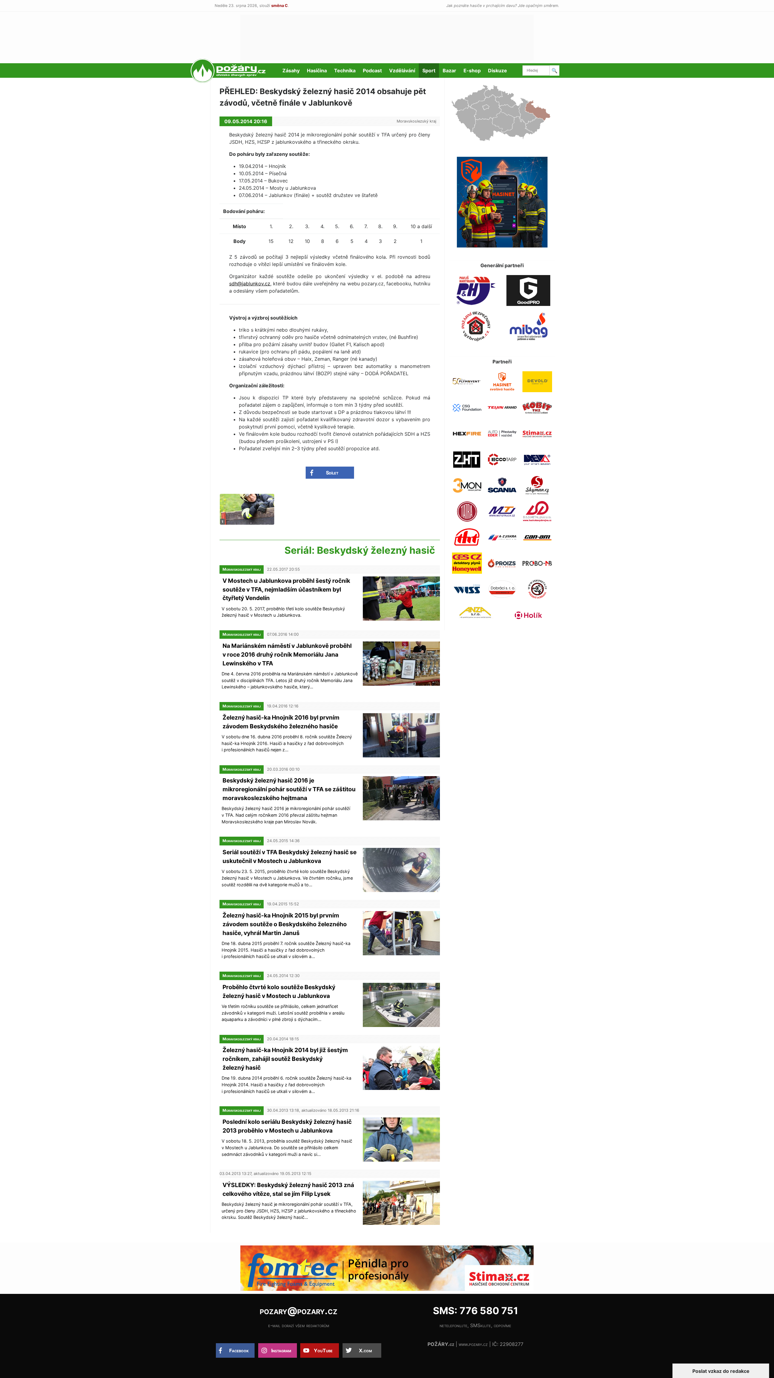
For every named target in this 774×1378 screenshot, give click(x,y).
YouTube (323, 1350)
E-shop (472, 70)
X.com (365, 1350)
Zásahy (291, 70)
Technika (345, 70)
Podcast (372, 70)
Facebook (239, 1350)
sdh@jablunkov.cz (249, 284)
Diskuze (497, 70)
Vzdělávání (402, 70)
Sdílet (332, 473)
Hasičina (317, 70)
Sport (428, 70)
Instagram (281, 1350)
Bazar (449, 70)
